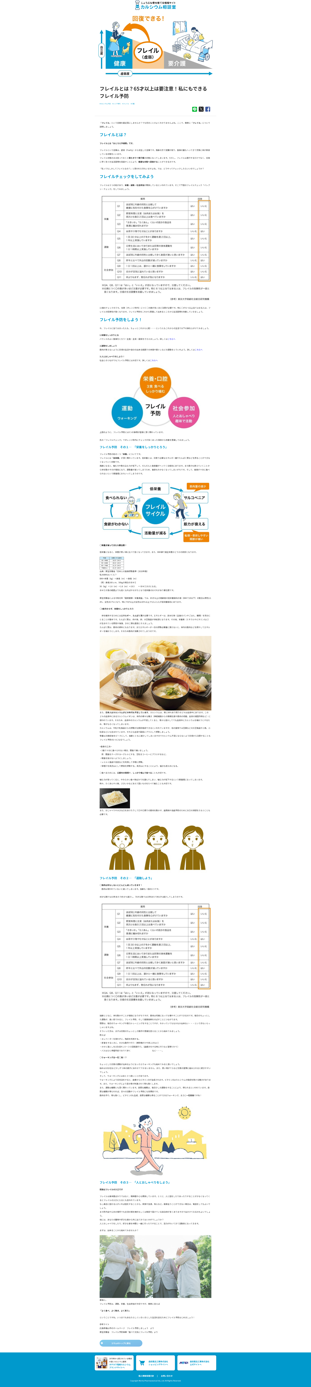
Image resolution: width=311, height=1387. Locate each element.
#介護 (132, 104)
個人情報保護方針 (146, 1375)
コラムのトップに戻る (121, 1343)
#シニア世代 (116, 104)
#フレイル (125, 104)
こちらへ (171, 338)
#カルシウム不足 (105, 104)
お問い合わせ (167, 1375)
